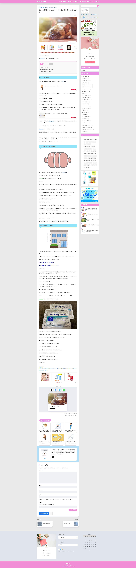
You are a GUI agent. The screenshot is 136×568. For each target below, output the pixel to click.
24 (85, 546)
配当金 (89, 153)
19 (89, 544)
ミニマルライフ (86, 162)
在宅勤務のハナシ (86, 122)
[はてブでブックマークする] (59, 390)
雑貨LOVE (85, 110)
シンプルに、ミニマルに (87, 84)
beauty (88, 139)
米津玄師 (88, 165)
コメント (41, 470)
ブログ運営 (94, 160)
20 (91, 544)
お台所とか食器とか (86, 97)
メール (40, 490)
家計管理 (92, 153)
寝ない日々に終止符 (45, 67)
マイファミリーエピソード (88, 129)
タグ (83, 135)
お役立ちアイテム (86, 80)
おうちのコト (85, 78)
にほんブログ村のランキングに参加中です (66, 551)
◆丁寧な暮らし (76, 1)
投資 (95, 153)
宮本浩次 (85, 165)
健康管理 (94, 151)
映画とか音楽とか (86, 108)
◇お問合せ (97, 1)
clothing (96, 139)
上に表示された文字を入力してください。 (47, 504)
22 (95, 544)
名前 (40, 485)
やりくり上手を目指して (87, 86)
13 (91, 542)
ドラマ (85, 151)
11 (87, 542)
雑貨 (84, 160)
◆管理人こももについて (67, 1)
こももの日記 (85, 118)
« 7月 (89, 550)
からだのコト (85, 82)
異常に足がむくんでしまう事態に (47, 69)
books (91, 139)
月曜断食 (85, 158)
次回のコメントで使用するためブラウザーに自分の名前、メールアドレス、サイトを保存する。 (56, 499)
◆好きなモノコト (90, 1)
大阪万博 (92, 165)
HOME (68, 563)
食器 (86, 160)
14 (93, 542)
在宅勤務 (95, 158)
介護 (69, 415)
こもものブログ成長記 (87, 127)
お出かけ (84, 114)
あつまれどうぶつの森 (87, 146)
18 (87, 544)
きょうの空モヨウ (86, 116)
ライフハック (95, 162)
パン (84, 144)
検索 (98, 6)
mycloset (84, 93)
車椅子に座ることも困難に (46, 71)
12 (89, 542)
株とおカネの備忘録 (86, 89)
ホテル (95, 165)
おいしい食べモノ (86, 95)
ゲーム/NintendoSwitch (87, 99)
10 (85, 542)
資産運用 (85, 153)
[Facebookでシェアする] (55, 390)
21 (93, 544)
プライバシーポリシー (68, 565)
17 (85, 544)
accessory (85, 139)
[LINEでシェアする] (63, 390)
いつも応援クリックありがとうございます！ (89, 17)
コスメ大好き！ (86, 101)
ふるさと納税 (93, 146)
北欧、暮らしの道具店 (87, 167)
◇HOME (60, 1)
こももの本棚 (85, 103)
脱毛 (91, 158)
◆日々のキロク (83, 1)
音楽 (91, 151)
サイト (40, 495)
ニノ (87, 151)
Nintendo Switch (88, 144)
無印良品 (89, 158)
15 (95, 542)
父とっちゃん (74, 415)
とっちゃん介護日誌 (73, 413)
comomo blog (41, 1)
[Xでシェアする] (51, 390)
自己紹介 (84, 131)
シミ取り (90, 162)
